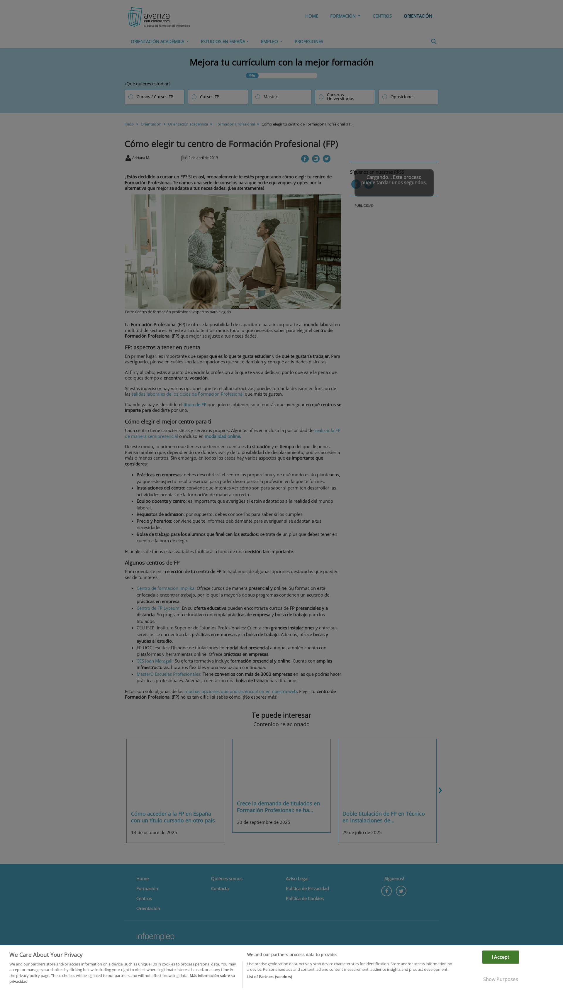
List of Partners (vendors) (269, 976)
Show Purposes (500, 979)
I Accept (500, 957)
